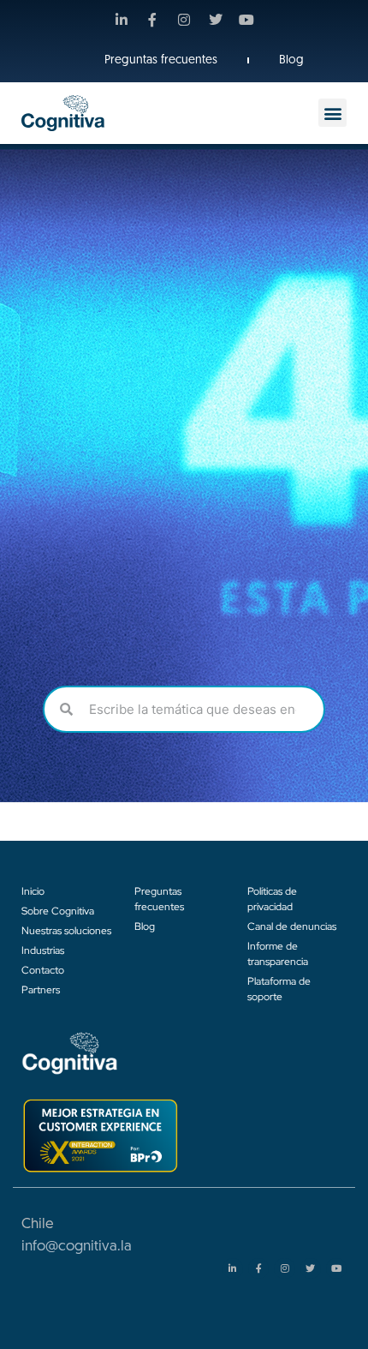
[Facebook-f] (153, 20)
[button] (332, 113)
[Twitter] (216, 20)
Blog (291, 60)
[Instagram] (184, 20)
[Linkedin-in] (121, 20)
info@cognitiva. (71, 1246)
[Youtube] (246, 20)
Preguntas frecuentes (160, 60)
